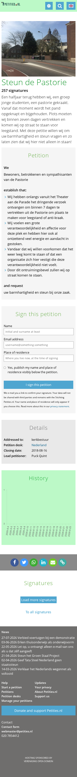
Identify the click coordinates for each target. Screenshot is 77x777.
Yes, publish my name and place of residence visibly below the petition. (33, 370)
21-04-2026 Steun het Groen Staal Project (30, 656)
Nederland (39, 445)
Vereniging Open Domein (38, 761)
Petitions (7, 692)
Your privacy (43, 687)
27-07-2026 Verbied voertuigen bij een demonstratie (38, 638)
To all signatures (38, 612)
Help (4, 683)
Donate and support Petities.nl (38, 710)
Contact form (10, 727)
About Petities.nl (46, 692)
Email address (14, 339)
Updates (40, 683)
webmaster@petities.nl (17, 731)
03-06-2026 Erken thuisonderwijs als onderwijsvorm (37, 642)
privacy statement (59, 406)
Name (8, 326)
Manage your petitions (16, 701)
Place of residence (16, 352)
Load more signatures (38, 600)
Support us (42, 696)
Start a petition (11, 687)
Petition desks (11, 696)
